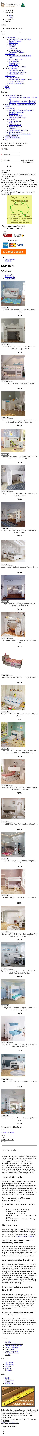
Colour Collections (11, 68)
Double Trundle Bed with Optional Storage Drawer (19, 567)
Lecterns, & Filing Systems (17, 66)
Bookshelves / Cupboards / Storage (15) (21, 110)
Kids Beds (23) (13, 114)
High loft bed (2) (10, 176)
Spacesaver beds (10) (21, 182)
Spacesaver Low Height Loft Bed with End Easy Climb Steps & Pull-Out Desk (19, 935)
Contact (7, 88)
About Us (8, 1342)
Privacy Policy (9, 1349)
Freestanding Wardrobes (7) (17, 117)
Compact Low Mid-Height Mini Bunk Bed (19, 383)
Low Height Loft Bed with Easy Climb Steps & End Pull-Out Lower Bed (19, 788)
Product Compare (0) (7, 1132)
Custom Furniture (14, 77)
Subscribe (9, 166)
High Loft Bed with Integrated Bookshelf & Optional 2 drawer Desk (20, 605)
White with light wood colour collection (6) (22, 101)
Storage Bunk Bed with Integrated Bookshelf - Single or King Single (19, 1009)
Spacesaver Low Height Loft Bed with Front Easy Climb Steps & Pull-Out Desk (19, 972)
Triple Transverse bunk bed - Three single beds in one (20, 1119)
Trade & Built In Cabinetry (13, 132)
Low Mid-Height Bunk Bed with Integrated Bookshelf (19, 862)
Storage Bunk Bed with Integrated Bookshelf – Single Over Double (19, 1045)
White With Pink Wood (16, 74)
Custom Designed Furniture (13, 1345)
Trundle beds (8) (10, 278)
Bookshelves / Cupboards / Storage (20, 39)
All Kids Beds (13, 43)
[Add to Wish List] (10, 381)
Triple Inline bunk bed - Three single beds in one (19, 1081)
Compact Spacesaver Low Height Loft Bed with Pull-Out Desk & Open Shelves (19, 458)
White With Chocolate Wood (18, 72)
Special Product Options (16, 83)
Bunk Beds (12, 45)
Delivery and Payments (16, 81)
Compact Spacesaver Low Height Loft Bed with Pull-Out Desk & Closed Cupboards (19, 421)
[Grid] (3, 1129)
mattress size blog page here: (25, 1236)
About (7, 87)
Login (11, 17)
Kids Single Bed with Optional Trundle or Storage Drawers (19, 715)
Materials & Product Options (14, 1344)
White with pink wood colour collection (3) (22, 103)
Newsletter (8, 1368)
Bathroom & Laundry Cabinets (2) (20, 134)
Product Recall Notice (12, 1353)
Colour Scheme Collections (13, 95)
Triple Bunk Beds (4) (23, 180)
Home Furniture (10, 37)
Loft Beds (12, 46)
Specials (7, 1382)
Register (11, 15)
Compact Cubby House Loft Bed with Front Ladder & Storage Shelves (20, 347)
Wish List (8, 1366)
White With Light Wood (16, 70)
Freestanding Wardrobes (16, 52)
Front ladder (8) (10, 186)
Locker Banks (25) (15, 121)
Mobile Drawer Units (15, 59)
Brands (7, 1378)
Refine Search (6, 194)
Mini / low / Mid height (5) (26, 192)
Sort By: (3, 1141)
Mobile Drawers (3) (15, 125)
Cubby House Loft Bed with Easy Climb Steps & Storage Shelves (20, 494)
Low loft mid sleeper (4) (10, 174)
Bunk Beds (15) (8, 180)
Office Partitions (14, 61)
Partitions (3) (13, 128)
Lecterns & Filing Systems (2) (18, 130)
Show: (3, 1138)
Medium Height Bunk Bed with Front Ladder (19, 897)
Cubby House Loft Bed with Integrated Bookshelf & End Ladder (19, 531)
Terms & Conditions (11, 1351)
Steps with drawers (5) (10, 188)
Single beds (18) (20, 184)
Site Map (7, 1355)
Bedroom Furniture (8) (16, 115)
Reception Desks (14, 63)
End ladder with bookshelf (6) (27, 186)
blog (6, 85)
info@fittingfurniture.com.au (10, 1423)
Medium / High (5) (9, 192)
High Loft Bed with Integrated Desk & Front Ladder (19, 641)
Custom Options (10, 76)
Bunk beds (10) (10, 277)
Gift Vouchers (9, 1380)
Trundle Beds (13, 48)
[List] (1, 1129)
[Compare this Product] (12, 381)
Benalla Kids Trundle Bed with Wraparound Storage (20, 311)
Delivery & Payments (11, 136)
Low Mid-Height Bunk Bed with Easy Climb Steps (19, 824)
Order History (9, 1364)
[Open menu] (1, 2)
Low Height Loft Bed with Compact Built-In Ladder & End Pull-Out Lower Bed (19, 752)
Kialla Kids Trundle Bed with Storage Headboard (20, 677)
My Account (9, 1363)
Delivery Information (11, 1347)
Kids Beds (8, 261)
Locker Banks (13, 65)
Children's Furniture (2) (16, 112)
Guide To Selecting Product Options (20, 79)
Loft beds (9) (9, 275)
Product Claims (9, 1383)
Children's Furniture (15, 41)
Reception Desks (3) (15, 126)
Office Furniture (10, 54)
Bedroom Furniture (15, 50)
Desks (11, 57)
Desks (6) (12, 123)
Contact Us (8, 1370)
